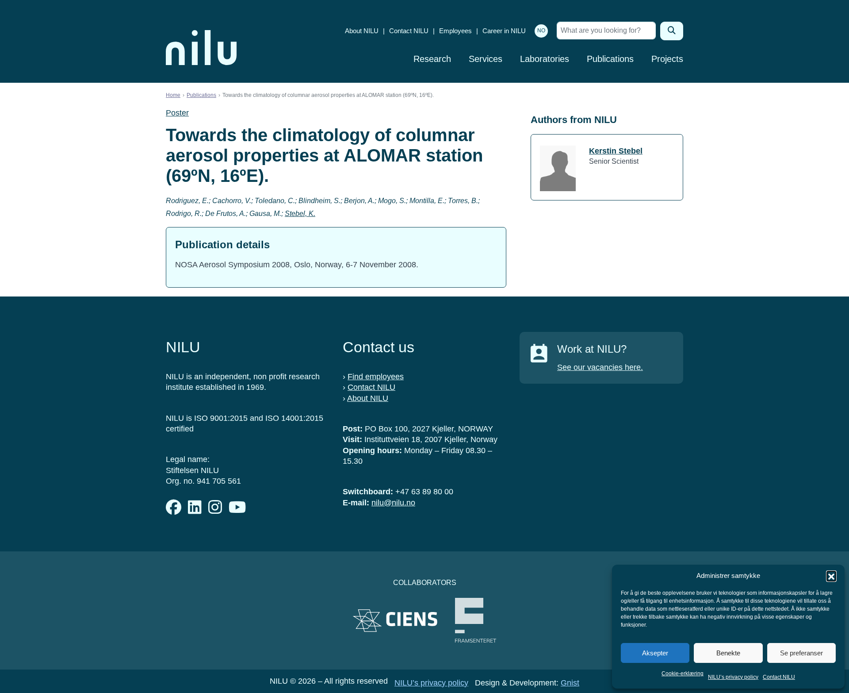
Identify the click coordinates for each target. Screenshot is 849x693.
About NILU (362, 31)
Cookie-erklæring (683, 673)
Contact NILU (779, 677)
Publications (610, 59)
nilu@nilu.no (393, 502)
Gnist (570, 682)
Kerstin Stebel (615, 150)
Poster (177, 112)
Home (173, 95)
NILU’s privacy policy (733, 677)
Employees (455, 31)
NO (541, 30)
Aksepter (655, 653)
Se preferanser (801, 653)
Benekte (728, 653)
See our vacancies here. (600, 367)
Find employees (376, 376)
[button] (831, 575)
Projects (667, 59)
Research (432, 59)
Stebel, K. (300, 213)
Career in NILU (504, 31)
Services (485, 59)
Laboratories (544, 59)
